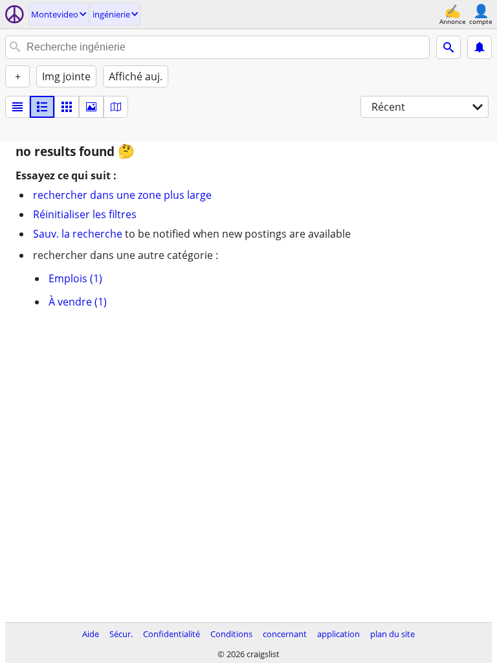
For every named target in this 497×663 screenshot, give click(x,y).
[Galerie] (91, 107)
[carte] (116, 107)
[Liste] (17, 107)
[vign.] (42, 107)
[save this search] (479, 47)
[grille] (66, 107)
